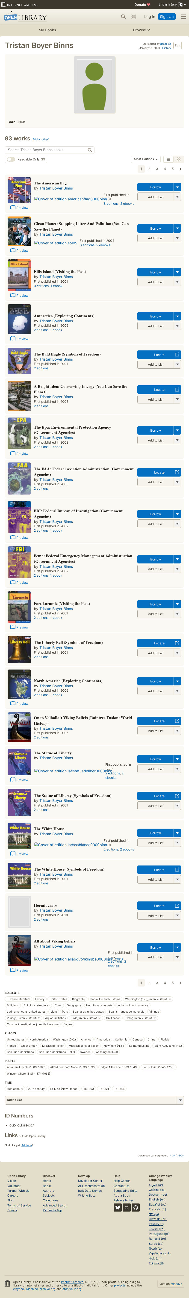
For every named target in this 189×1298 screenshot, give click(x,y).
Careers (12, 1195)
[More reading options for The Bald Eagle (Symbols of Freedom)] (177, 364)
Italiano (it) (156, 1224)
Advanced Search (55, 1205)
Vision (11, 1180)
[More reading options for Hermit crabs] (177, 915)
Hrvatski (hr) (158, 1219)
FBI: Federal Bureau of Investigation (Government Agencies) (78, 513)
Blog (10, 1200)
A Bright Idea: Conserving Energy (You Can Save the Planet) (80, 389)
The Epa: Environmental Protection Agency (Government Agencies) (72, 430)
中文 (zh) (155, 1258)
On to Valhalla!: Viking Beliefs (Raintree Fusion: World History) (83, 720)
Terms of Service (19, 1205)
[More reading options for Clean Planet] (177, 238)
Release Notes (124, 1200)
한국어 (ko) (157, 1229)
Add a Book (122, 1195)
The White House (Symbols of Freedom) (69, 869)
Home (47, 1180)
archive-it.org (72, 1289)
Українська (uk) (160, 1253)
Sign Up (167, 16)
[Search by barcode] (133, 16)
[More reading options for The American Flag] (177, 197)
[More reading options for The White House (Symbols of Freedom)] (177, 879)
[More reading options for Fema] (177, 569)
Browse (139, 30)
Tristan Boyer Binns (56, 188)
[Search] (123, 16)
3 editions (87, 245)
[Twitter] (127, 1207)
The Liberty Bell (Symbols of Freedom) (68, 642)
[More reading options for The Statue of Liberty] (177, 769)
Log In (149, 16)
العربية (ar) (156, 1185)
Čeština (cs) (157, 1189)
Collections (50, 1200)
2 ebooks (127, 203)
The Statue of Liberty (53, 753)
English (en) (157, 1199)
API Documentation (91, 1186)
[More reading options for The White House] (177, 842)
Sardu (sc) (156, 1243)
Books (47, 1186)
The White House (49, 829)
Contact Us (121, 1186)
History (166, 48)
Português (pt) (159, 1234)
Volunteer (14, 1186)
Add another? (41, 139)
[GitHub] (136, 1207)
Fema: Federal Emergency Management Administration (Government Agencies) (83, 558)
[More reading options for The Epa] (177, 440)
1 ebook (56, 286)
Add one (26, 1145)
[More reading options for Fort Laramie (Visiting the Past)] (177, 614)
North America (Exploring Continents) (68, 681)
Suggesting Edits (125, 1190)
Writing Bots (86, 1195)
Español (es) (157, 1204)
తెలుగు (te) (156, 1248)
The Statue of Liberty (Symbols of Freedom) (73, 795)
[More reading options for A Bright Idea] (177, 399)
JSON (180, 1155)
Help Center (122, 1180)
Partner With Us (18, 1190)
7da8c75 (176, 1284)
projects (120, 1285)
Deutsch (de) (158, 1194)
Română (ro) (157, 1238)
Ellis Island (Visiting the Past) (60, 271)
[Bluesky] (118, 1207)
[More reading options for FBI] (177, 523)
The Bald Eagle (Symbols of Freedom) (67, 354)
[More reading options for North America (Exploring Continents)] (177, 691)
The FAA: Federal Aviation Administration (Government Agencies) (84, 471)
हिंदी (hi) (154, 1214)
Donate (142, 4)
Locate (159, 355)
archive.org (48, 1289)
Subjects (49, 1195)
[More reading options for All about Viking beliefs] (177, 957)
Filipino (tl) (156, 1263)
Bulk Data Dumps (90, 1190)
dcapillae (165, 43)
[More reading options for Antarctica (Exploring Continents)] (177, 326)
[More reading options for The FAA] (177, 482)
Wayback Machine (25, 1289)
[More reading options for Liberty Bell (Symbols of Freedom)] (177, 653)
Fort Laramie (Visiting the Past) (62, 603)
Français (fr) (157, 1209)
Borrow (155, 187)
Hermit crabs (45, 905)
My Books (47, 30)
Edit (177, 45)
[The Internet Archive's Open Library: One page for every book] (24, 16)
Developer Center (90, 1180)
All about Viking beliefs (54, 941)
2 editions (41, 330)
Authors (48, 1190)
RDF (172, 1155)
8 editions (111, 203)
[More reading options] (177, 187)
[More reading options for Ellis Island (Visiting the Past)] (177, 282)
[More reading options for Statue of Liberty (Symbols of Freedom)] (177, 805)
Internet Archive (72, 1282)
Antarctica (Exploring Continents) (64, 316)
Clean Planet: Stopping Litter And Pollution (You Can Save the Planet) (81, 226)
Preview (22, 208)
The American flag (50, 183)
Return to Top (52, 1210)
